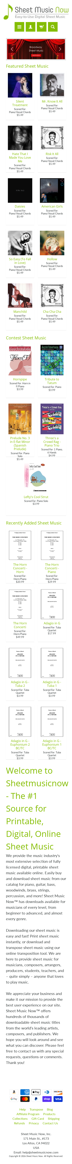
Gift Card (37, 1118)
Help (22, 1109)
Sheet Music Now (34, 1156)
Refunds (19, 1123)
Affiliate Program (28, 1114)
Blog (50, 1109)
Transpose (36, 1109)
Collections (20, 1118)
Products (49, 1114)
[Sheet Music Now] (36, 11)
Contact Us (50, 1123)
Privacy (34, 1123)
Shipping (54, 1118)
